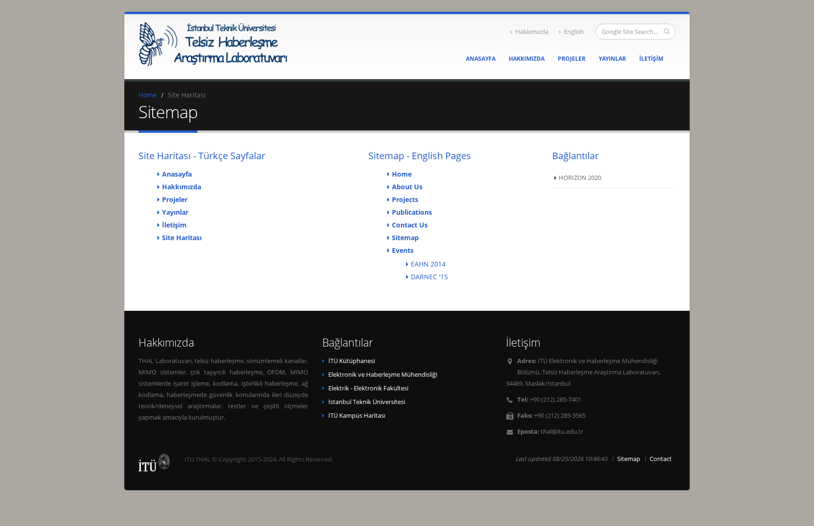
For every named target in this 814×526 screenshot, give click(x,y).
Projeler (572, 59)
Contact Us (410, 224)
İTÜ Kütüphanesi (351, 361)
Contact (661, 459)
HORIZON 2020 (580, 178)
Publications (412, 212)
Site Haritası (182, 237)
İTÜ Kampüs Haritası (356, 416)
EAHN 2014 (428, 263)
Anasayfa (481, 59)
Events (403, 250)
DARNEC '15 (429, 276)
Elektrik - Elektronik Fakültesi (368, 388)
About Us (407, 186)
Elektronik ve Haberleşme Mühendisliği (382, 375)
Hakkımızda (531, 32)
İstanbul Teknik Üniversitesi (366, 402)
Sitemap (405, 237)
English (574, 32)
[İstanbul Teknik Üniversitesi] (154, 462)
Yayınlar (612, 59)
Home (147, 94)
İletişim (651, 59)
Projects (405, 199)
